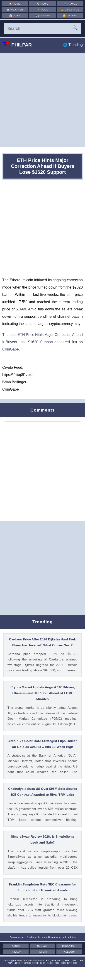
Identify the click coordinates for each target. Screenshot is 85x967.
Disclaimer (69, 946)
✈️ (70, 4)
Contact (42, 946)
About (16, 946)
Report (42, 952)
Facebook (69, 952)
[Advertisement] (42, 100)
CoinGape (10, 349)
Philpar (21, 44)
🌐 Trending (73, 45)
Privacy (16, 952)
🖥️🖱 (42, 15)
